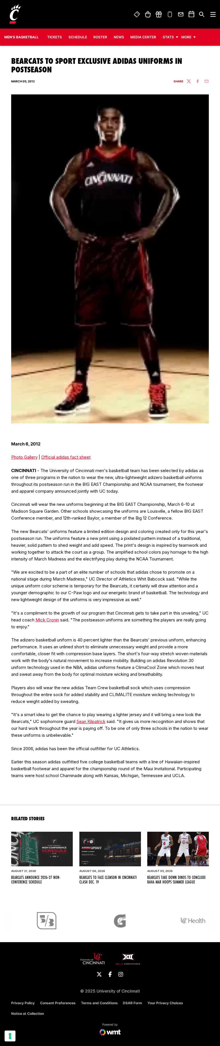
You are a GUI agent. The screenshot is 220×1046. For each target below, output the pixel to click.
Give (158, 14)
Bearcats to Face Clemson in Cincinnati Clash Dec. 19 (108, 879)
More (186, 37)
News (119, 37)
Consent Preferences (58, 1003)
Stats (168, 37)
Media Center (143, 37)
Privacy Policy (23, 1003)
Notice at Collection (27, 1013)
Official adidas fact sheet (66, 457)
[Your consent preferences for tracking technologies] (10, 1036)
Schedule (77, 37)
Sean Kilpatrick (90, 721)
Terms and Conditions (99, 1003)
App (170, 14)
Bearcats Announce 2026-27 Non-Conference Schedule (35, 879)
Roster (100, 37)
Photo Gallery (24, 457)
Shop (148, 14)
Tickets (137, 14)
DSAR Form (132, 1003)
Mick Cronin (47, 620)
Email (181, 14)
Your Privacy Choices (165, 1003)
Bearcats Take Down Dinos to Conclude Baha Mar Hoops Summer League (176, 879)
